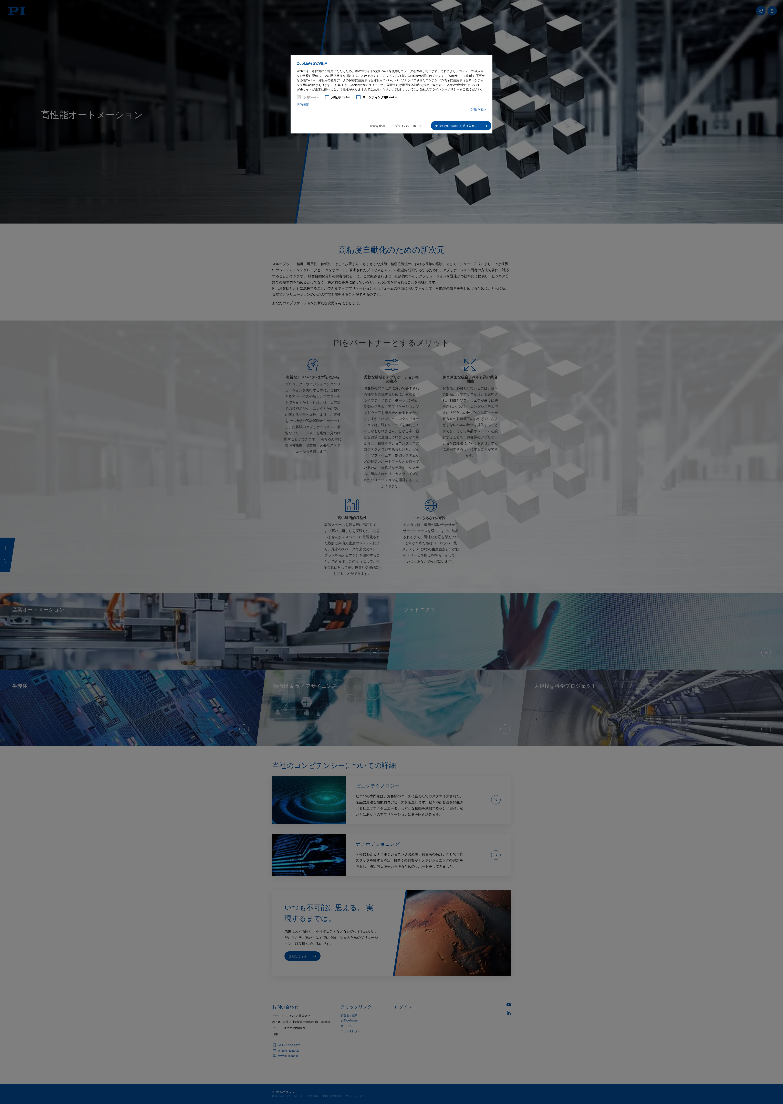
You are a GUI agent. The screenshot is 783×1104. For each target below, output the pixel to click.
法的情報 (303, 104)
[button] (461, 125)
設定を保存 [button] (377, 126)
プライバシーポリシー (410, 126)
